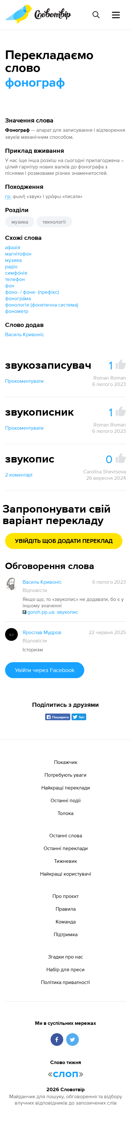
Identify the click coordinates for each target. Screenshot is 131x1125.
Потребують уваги (65, 775)
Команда (66, 921)
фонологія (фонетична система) (41, 304)
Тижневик (65, 861)
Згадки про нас (65, 956)
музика (19, 222)
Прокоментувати (24, 381)
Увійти (44, 670)
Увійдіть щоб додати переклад (64, 541)
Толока (65, 813)
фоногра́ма (18, 298)
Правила (66, 909)
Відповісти (35, 590)
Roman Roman (109, 378)
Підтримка (66, 934)
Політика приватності (65, 982)
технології (54, 222)
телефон (15, 279)
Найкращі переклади (65, 787)
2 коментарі (18, 474)
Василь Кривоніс (24, 334)
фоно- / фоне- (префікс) (32, 292)
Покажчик (65, 762)
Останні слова (65, 835)
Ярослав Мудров (42, 632)
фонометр (16, 311)
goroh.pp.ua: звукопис (52, 612)
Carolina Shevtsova (104, 471)
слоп (66, 1074)
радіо (11, 266)
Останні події (66, 800)
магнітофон (18, 253)
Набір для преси (65, 969)
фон (9, 285)
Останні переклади (66, 848)
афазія (12, 247)
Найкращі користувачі (65, 874)
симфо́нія (16, 273)
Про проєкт (65, 896)
